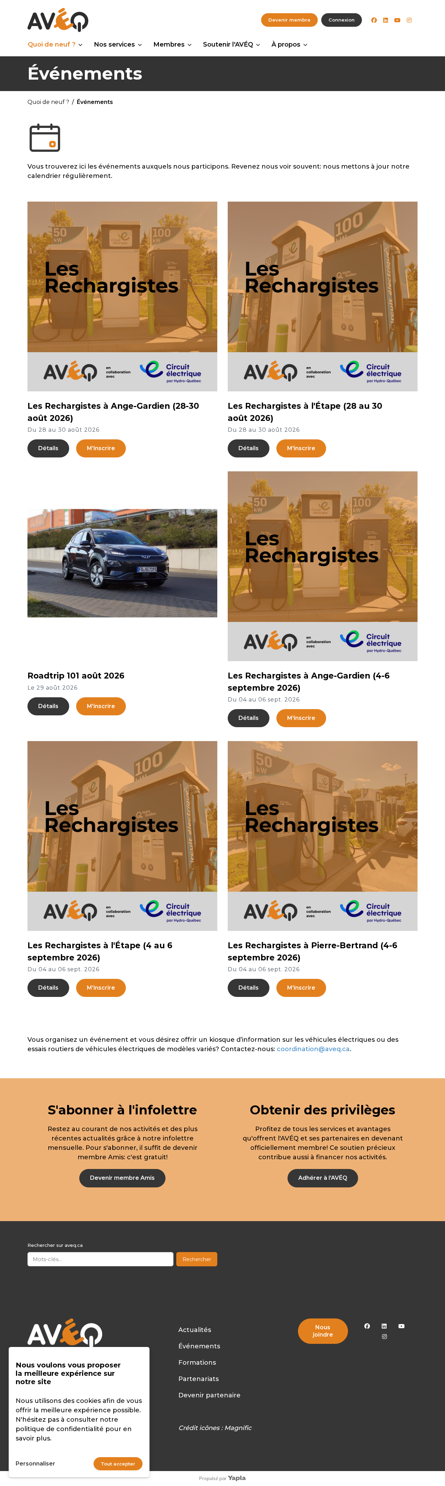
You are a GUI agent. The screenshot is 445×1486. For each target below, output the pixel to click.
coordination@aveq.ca (313, 1049)
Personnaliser (35, 1463)
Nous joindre (323, 1331)
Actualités (194, 1330)
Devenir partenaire (209, 1395)
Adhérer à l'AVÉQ (322, 1178)
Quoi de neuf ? (51, 44)
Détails (48, 448)
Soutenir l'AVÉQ (228, 44)
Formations (197, 1362)
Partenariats (198, 1379)
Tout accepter (118, 1464)
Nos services (114, 44)
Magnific (237, 1428)
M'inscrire (101, 448)
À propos (286, 44)
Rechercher (197, 1259)
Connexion (342, 20)
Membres (169, 44)
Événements (199, 1346)
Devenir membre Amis (122, 1178)
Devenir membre (289, 20)
